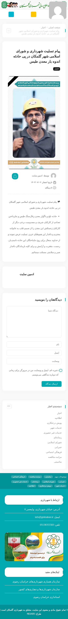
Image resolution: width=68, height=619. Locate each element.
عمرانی (58, 447)
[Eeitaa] (33, 14)
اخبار (43, 27)
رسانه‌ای (58, 437)
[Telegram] (11, 14)
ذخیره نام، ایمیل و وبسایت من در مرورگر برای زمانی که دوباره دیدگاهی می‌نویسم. (34, 372)
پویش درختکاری (54, 423)
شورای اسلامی (55, 442)
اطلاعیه (58, 418)
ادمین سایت (37, 175)
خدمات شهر (56, 428)
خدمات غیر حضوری (53, 433)
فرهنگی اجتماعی (54, 452)
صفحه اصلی (54, 27)
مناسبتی (58, 462)
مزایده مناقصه (55, 457)
